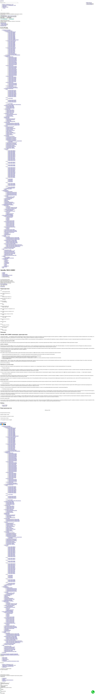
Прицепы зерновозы (9, 528)
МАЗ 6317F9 (10, 181)
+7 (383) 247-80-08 (89, 4)
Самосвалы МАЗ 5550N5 (12, 62)
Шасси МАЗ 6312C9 (11, 167)
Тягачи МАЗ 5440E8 (11, 37)
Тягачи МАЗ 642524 (11, 49)
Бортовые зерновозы (9, 512)
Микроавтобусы (7, 234)
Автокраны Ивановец (10, 197)
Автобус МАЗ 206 (9, 217)
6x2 (7, 97)
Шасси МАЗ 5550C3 (11, 156)
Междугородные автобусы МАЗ (9, 226)
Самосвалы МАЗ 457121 (12, 457)
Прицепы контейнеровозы (10, 128)
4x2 (7, 89)
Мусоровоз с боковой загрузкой (11, 207)
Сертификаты (6, 262)
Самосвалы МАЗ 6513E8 (12, 465)
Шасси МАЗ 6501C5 (11, 171)
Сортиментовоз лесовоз (8, 191)
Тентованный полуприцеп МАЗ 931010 (15, 140)
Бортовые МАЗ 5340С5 (12, 96)
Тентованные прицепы (10, 126)
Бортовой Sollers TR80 (10, 106)
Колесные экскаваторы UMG (9, 251)
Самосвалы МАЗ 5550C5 (12, 64)
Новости (5, 259)
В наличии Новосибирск (10, 187)
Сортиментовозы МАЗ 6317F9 (11, 591)
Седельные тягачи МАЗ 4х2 (11, 31)
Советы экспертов (5, 659)
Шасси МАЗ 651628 (11, 183)
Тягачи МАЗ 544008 (11, 36)
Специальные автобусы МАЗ (9, 232)
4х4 (7, 161)
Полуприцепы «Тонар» (10, 147)
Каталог (3, 273)
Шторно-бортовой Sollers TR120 (11, 638)
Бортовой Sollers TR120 (10, 107)
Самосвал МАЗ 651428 (12, 81)
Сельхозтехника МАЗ (8, 188)
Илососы (7, 212)
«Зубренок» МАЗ (7, 505)
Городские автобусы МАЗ (8, 216)
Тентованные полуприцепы (11, 536)
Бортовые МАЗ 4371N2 (12, 489)
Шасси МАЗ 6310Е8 (11, 165)
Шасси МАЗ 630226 (11, 177)
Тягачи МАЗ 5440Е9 (11, 434)
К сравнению (2, 286)
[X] (5, 424)
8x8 (7, 186)
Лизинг (5, 264)
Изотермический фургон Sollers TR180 (12, 124)
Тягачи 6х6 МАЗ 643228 (12, 450)
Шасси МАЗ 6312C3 (11, 169)
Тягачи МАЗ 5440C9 (11, 34)
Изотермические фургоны (10, 118)
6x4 (7, 166)
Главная (3, 272)
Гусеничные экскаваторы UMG (9, 250)
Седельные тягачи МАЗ (8, 30)
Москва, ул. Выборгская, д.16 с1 (7, 664)
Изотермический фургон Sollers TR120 (12, 238)
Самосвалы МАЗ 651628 (12, 83)
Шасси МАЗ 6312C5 (11, 168)
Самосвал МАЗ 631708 (12, 79)
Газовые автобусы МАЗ (10, 220)
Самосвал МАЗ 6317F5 (12, 80)
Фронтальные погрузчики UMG (9, 252)
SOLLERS (4, 235)
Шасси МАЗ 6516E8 (11, 184)
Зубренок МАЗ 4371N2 (10, 111)
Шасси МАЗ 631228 (11, 173)
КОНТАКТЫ (4, 266)
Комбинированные (9, 214)
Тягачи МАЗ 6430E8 (11, 45)
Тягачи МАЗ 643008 (11, 42)
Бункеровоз (8, 206)
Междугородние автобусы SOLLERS (10, 231)
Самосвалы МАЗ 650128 (12, 74)
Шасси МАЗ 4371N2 (11, 160)
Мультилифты (6, 201)
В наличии (4, 652)
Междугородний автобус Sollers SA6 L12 (13, 246)
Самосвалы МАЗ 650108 (12, 70)
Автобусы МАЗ (5, 274)
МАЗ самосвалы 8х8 (9, 85)
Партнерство (6, 265)
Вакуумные (8, 211)
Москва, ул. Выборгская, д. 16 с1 (7, 4)
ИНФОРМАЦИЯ (5, 258)
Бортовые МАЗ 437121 (12, 90)
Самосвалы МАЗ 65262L (12, 86)
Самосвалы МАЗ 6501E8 (12, 67)
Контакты (2, 0)
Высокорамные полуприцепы (11, 139)
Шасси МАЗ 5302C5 (11, 162)
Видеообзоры (6, 263)
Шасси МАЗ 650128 (11, 567)
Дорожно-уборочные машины (9, 209)
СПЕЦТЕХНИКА (5, 190)
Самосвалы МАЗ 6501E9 (12, 72)
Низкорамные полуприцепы (11, 138)
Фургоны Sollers (7, 122)
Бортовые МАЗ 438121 (12, 92)
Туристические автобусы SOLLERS (10, 230)
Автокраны (6, 195)
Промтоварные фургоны (10, 119)
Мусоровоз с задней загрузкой (11, 208)
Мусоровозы (6, 205)
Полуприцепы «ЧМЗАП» (10, 544)
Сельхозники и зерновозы (8, 113)
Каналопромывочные (10, 213)
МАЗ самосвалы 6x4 (9, 65)
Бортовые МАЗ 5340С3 (12, 91)
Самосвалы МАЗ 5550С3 (12, 57)
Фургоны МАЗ (6, 117)
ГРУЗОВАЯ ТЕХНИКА (6, 426)
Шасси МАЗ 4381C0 (11, 150)
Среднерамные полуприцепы (11, 137)
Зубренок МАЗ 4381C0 (10, 109)
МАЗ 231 (7, 228)
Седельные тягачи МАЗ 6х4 (11, 40)
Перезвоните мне (3, 25)
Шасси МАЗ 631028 (11, 164)
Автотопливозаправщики (8, 598)
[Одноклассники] (2, 424)
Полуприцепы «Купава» (10, 145)
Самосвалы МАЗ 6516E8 (12, 481)
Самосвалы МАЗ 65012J (12, 466)
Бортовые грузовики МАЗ (8, 88)
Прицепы (6, 125)
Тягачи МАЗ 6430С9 (11, 442)
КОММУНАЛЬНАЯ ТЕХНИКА (7, 204)
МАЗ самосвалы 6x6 (9, 76)
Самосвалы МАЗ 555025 (12, 59)
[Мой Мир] (3, 424)
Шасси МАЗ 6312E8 (11, 172)
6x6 (7, 102)
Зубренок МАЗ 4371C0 (10, 110)
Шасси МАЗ (6, 148)
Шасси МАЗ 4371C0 (11, 159)
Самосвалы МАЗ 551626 (12, 66)
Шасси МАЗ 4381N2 (11, 151)
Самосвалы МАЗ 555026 (12, 58)
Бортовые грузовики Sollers (9, 105)
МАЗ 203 (7, 614)
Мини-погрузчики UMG (8, 254)
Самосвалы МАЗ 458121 (12, 458)
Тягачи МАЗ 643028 (11, 46)
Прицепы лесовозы (9, 129)
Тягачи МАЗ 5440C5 (11, 33)
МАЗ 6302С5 (10, 180)
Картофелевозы (7, 513)
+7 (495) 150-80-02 (89, 3)
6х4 (7, 99)
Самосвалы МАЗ (7, 55)
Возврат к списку (3, 422)
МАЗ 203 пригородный (10, 222)
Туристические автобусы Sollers (9, 247)
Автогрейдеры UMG (7, 646)
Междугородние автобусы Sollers (10, 243)
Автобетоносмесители (8, 198)
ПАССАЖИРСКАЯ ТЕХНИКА (7, 215)
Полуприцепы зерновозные (11, 146)
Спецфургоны (8, 120)
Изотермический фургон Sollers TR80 (12, 123)
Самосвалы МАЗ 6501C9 (12, 71)
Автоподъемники (7, 199)
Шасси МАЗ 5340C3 (11, 551)
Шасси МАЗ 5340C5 (11, 552)
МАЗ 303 (7, 219)
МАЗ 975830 (10, 141)
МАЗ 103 (7, 218)
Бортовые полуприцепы (10, 136)
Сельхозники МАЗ (9, 115)
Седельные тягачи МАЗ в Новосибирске (13, 54)
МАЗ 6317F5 (10, 179)
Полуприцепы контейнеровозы (11, 142)
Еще (3, 267)
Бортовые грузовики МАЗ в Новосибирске (13, 104)
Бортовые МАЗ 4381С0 (12, 94)
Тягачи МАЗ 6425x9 (11, 53)
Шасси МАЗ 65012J (11, 176)
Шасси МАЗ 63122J (11, 174)
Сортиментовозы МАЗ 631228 (11, 192)
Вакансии (6, 261)
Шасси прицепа (9, 131)
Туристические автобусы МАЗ (9, 229)
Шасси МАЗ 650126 (11, 170)
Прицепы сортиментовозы (10, 132)
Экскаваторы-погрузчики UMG (9, 253)
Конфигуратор (3, 686)
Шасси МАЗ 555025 (11, 158)
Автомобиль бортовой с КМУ (9, 599)
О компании (6, 260)
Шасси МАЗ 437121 (11, 157)
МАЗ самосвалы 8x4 (9, 82)
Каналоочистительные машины (9, 607)
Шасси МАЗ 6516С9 (11, 185)
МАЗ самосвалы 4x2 (9, 56)
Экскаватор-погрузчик (8, 203)
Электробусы (6, 233)
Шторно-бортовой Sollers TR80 (11, 637)
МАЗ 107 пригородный (10, 224)
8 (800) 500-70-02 (89, 2)
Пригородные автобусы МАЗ (9, 221)
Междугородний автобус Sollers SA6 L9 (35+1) (14, 244)
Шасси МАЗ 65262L (11, 583)
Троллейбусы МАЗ (7, 630)
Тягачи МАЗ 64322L (11, 50)
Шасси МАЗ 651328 (11, 175)
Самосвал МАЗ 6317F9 (12, 78)
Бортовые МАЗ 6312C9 (12, 101)
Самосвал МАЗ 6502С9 (12, 473)
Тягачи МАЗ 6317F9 (11, 51)
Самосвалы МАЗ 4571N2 (12, 63)
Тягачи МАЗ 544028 (11, 32)
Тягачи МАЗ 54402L (11, 35)
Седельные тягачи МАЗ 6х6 (11, 47)
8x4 (7, 182)
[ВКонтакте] (1, 424)
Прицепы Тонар (9, 133)
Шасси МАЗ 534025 (11, 152)
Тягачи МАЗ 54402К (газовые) (13, 39)
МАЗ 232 (7, 227)
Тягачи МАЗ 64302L (11, 43)
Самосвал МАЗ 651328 (12, 68)
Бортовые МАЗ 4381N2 (12, 93)
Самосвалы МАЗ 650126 (12, 75)
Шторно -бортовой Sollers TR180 (11, 242)
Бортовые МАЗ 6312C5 (12, 497)
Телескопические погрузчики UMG (10, 255)
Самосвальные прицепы (10, 130)
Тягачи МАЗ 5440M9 (11, 38)
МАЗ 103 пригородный (10, 225)
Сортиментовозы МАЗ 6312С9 (11, 193)
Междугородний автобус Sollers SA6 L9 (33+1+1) (14, 245)
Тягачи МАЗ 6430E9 (11, 44)
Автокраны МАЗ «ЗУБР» (10, 196)
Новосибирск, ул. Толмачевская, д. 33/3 (9, 665)
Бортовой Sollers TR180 (10, 504)
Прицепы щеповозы (9, 134)
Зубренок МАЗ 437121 (10, 112)
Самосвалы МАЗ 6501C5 (12, 73)
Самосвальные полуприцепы (11, 143)
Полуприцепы (6, 135)
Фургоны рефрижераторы (10, 121)
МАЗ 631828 (10, 103)
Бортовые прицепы (9, 127)
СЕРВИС (4, 256)
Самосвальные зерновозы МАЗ (11, 114)
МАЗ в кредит (4, 658)
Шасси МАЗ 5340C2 (11, 154)
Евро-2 (5, 189)
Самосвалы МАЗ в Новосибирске (12, 87)
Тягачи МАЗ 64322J (11, 52)
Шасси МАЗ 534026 (11, 153)
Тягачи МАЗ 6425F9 (11, 48)
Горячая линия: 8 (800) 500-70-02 (7, 666)
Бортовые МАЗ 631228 (12, 100)
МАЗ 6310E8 (10, 98)
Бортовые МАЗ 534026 (12, 95)
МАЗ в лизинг (4, 657)
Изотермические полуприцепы (11, 144)
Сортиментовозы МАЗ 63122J (11, 590)
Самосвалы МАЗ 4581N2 (12, 60)
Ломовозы (6, 200)
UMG (3, 645)
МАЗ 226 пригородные (10, 622)
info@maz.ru (4, 6)
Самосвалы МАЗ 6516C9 (12, 84)
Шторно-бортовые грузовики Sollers (10, 240)
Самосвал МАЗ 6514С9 (12, 77)
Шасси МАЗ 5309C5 (11, 559)
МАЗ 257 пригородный (10, 223)
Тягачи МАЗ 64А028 (11, 41)
